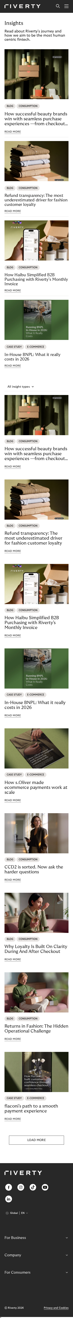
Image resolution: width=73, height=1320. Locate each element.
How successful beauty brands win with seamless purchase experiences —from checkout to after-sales (35, 119)
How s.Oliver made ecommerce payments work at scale (35, 787)
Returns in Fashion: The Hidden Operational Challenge (36, 1028)
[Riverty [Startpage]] (22, 6)
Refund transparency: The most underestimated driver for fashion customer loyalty (36, 200)
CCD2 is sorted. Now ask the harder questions (33, 869)
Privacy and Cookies (56, 1308)
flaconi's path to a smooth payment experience (31, 1108)
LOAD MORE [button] (36, 1140)
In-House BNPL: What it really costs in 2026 (32, 357)
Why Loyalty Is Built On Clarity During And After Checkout (35, 949)
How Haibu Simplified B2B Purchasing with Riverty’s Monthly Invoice (36, 279)
